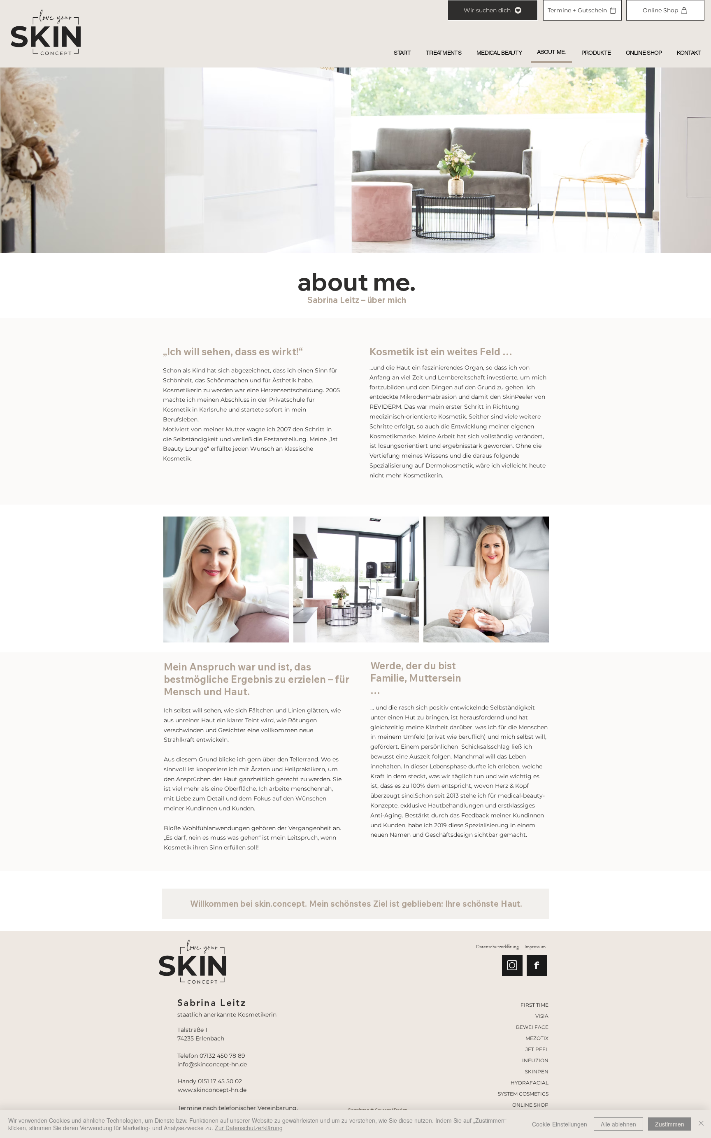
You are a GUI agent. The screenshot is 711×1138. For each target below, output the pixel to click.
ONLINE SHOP (530, 1105)
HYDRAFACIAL (529, 1083)
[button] (443, 52)
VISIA (541, 1016)
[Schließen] (701, 1124)
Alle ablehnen (618, 1124)
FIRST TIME (534, 1005)
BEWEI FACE (532, 1027)
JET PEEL (536, 1049)
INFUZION (535, 1060)
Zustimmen (669, 1124)
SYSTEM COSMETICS (523, 1094)
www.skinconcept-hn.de (212, 1090)
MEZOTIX (536, 1038)
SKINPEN (536, 1071)
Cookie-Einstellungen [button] (559, 1124)
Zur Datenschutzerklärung (249, 1128)
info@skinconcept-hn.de (212, 1064)
